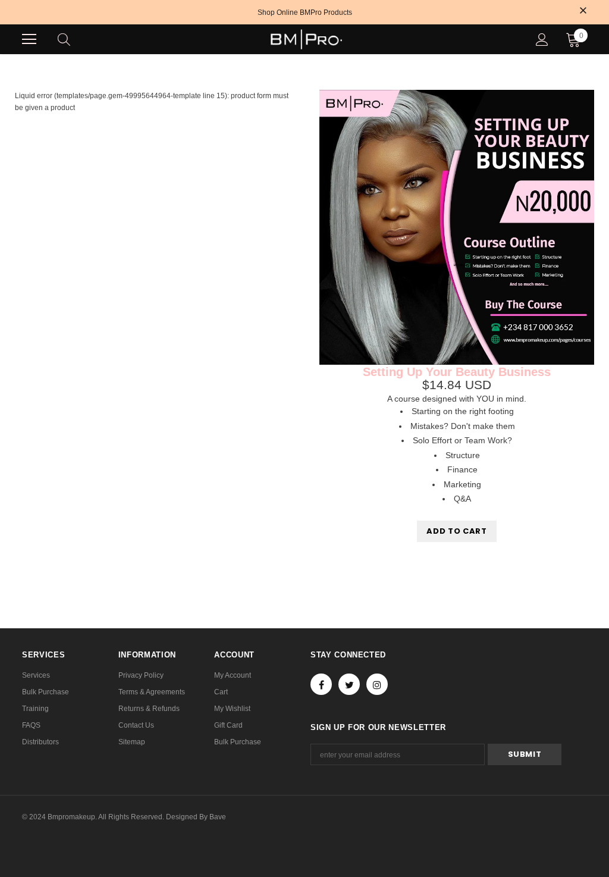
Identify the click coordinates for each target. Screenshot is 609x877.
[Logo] (306, 39)
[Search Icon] (75, 39)
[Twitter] (349, 684)
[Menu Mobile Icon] (29, 39)
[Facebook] (321, 684)
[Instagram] (377, 684)
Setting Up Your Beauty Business (457, 371)
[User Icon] (542, 39)
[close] (583, 11)
